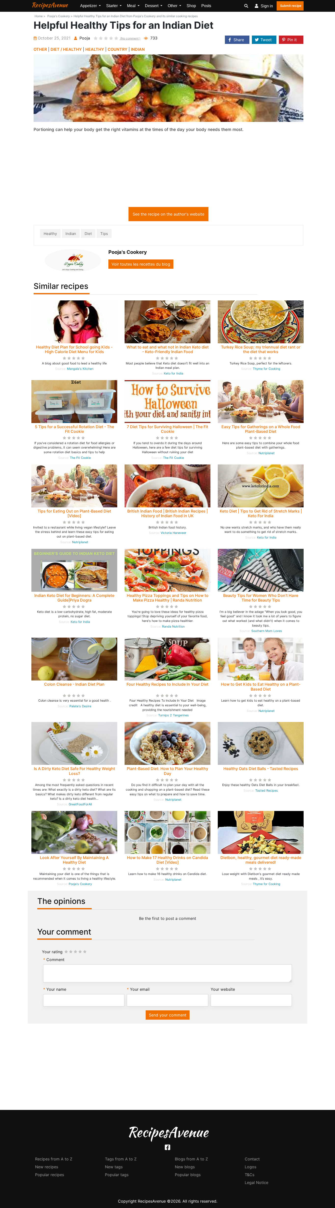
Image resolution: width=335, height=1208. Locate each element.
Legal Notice (256, 1182)
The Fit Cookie (80, 458)
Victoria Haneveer (173, 533)
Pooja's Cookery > (60, 16)
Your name (56, 989)
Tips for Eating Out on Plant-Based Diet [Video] (74, 513)
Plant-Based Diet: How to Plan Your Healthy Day (167, 771)
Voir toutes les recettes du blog (141, 264)
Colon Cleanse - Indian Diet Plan (74, 684)
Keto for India (173, 373)
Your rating (52, 951)
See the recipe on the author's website (168, 214)
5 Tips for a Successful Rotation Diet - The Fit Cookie (74, 429)
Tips (104, 233)
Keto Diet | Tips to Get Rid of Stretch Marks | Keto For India (261, 513)
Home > (40, 16)
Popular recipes (49, 1174)
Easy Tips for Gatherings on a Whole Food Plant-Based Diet (260, 429)
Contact (252, 1159)
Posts (206, 6)
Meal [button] (132, 6)
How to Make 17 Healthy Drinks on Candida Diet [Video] (167, 860)
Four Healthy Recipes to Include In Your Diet (167, 684)
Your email (140, 989)
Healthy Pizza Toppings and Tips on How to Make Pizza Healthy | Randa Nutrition (167, 598)
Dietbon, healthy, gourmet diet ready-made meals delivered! (260, 860)
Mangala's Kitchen (80, 369)
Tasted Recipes (266, 790)
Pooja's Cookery (80, 884)
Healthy (50, 233)
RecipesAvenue (49, 4)
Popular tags (117, 1174)
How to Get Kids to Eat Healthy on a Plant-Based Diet (260, 686)
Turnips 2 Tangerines (173, 715)
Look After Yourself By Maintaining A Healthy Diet (74, 860)
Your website (223, 989)
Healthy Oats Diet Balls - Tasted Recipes (260, 768)
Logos (250, 1166)
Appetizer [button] (89, 6)
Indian (70, 233)
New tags (114, 1166)
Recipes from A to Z (53, 1159)
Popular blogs (188, 1174)
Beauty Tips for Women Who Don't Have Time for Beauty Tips (260, 598)
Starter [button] (112, 6)
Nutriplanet (266, 453)
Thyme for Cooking (266, 369)
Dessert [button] (152, 6)
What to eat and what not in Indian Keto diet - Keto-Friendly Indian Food (168, 349)
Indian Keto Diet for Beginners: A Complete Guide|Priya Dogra (74, 598)
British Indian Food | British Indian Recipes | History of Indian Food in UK (167, 513)
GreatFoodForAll (80, 804)
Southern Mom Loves (266, 631)
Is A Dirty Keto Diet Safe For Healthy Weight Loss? (74, 771)
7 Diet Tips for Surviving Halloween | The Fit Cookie (167, 429)
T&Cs (249, 1174)
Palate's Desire (80, 706)
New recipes (46, 1166)
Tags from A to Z (121, 1159)
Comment (55, 959)
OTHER (40, 49)
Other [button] (173, 6)
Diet (88, 233)
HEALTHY (94, 49)
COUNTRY (117, 49)
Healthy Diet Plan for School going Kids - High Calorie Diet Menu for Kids (74, 349)
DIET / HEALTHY (66, 49)
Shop (191, 6)
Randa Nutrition (173, 626)
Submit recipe (290, 6)
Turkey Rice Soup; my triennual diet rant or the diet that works (260, 349)
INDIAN (138, 49)
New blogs (185, 1166)
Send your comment (167, 1015)
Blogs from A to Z (191, 1159)
